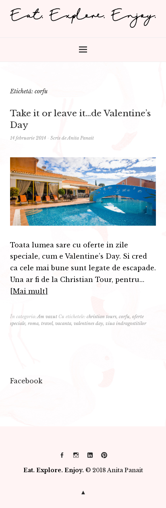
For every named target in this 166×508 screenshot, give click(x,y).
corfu (124, 316)
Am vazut (47, 316)
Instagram (76, 458)
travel (47, 323)
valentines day (88, 323)
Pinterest (104, 458)
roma (33, 323)
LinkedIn (90, 458)
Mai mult (29, 291)
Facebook (62, 458)
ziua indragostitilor (126, 323)
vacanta (63, 323)
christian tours (101, 316)
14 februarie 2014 (28, 138)
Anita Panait (80, 138)
